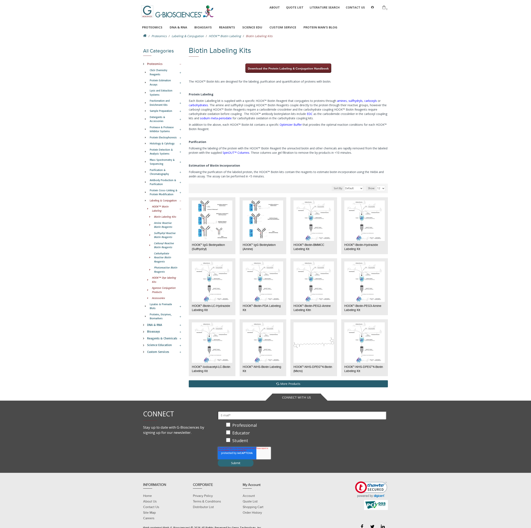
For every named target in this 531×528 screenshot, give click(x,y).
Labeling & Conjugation (188, 36)
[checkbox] (302, 433)
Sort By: (338, 188)
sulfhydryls (355, 101)
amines (342, 101)
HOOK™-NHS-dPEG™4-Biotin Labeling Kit (363, 369)
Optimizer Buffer (291, 125)
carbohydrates (198, 105)
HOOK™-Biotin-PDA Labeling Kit (262, 308)
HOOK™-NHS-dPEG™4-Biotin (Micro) (313, 369)
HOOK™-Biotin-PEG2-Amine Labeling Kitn (312, 308)
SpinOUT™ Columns (236, 153)
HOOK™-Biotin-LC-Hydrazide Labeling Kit (211, 308)
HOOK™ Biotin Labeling (225, 36)
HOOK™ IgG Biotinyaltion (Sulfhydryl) (208, 247)
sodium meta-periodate (216, 118)
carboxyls (370, 101)
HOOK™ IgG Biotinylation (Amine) (259, 247)
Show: (371, 188)
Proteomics (159, 36)
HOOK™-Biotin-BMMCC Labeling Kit (309, 247)
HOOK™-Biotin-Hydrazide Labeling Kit (361, 247)
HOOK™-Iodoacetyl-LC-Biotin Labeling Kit (211, 369)
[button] (371, 489)
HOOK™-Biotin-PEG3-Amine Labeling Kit (362, 308)
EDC (310, 114)
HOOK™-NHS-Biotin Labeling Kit (262, 369)
